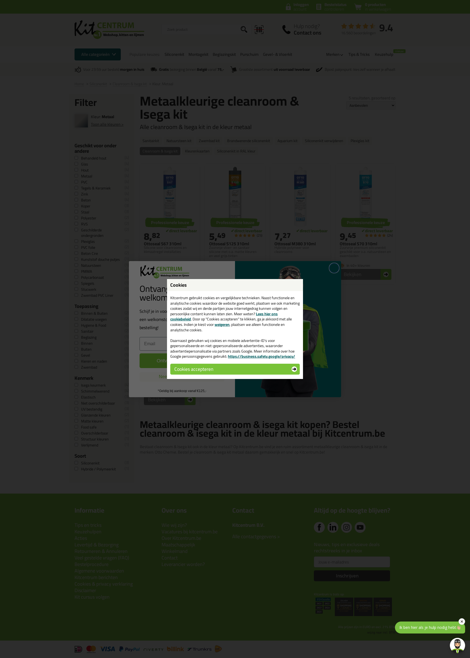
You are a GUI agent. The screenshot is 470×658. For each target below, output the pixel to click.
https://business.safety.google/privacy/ (261, 356)
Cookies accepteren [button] (193, 369)
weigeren (222, 324)
